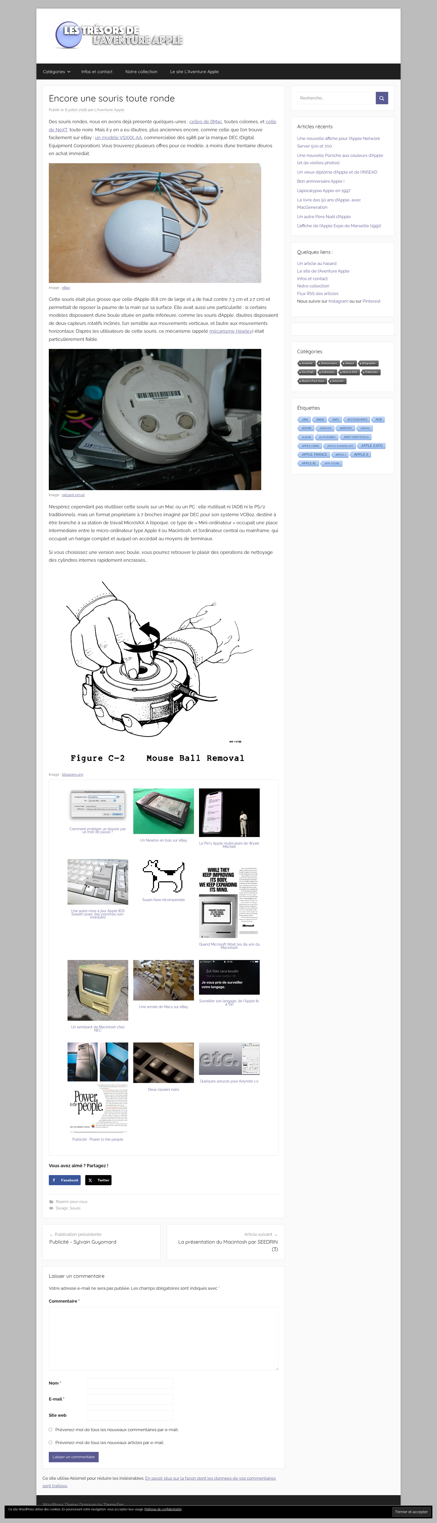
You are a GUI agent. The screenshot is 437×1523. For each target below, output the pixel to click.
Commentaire (64, 1301)
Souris (75, 1208)
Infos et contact (97, 71)
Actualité (307, 363)
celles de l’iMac (205, 121)
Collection (328, 372)
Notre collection (141, 71)
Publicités (371, 372)
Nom (55, 1383)
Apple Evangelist (340, 446)
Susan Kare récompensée (163, 900)
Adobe (307, 428)
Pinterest (372, 301)
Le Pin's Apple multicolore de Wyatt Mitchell (229, 845)
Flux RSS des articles (317, 293)
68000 (320, 419)
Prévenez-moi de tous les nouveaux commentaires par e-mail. (117, 1429)
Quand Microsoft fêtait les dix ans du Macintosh (229, 946)
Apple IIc (309, 463)
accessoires (357, 419)
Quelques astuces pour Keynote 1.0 (229, 1081)
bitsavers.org (72, 775)
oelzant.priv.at (73, 495)
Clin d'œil (308, 372)
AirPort (346, 428)
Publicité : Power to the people (97, 1139)
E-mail (56, 1399)
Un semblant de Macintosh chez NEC (98, 1028)
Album (306, 437)
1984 (305, 419)
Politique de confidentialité (163, 1509)
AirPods (326, 428)
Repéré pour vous (71, 1201)
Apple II (361, 454)
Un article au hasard (317, 263)
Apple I (341, 454)
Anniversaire (329, 363)
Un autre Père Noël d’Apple (324, 216)
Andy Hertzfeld (356, 437)
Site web (58, 1415)
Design (62, 1208)
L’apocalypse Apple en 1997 (324, 190)
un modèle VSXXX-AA (118, 137)
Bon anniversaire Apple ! (320, 181)
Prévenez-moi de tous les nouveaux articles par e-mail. (109, 1442)
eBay (66, 288)
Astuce (349, 363)
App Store (332, 463)
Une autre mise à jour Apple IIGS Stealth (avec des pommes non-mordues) (98, 914)
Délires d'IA (350, 372)
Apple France (314, 454)
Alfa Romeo (327, 437)
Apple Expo (372, 446)
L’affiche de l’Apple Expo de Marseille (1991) (339, 225)
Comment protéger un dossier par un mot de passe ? (98, 830)
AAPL (335, 419)
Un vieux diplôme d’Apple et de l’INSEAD (337, 172)
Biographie (369, 363)
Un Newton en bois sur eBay (163, 840)
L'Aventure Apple (109, 110)
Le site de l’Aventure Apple (323, 271)
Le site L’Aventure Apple (194, 71)
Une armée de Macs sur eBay (163, 1007)
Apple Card (310, 445)
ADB (379, 419)
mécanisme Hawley (230, 331)
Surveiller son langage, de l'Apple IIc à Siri (229, 1002)
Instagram (338, 301)
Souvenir (338, 381)
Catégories (54, 71)
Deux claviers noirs (163, 1090)
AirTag (365, 428)
